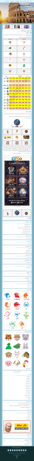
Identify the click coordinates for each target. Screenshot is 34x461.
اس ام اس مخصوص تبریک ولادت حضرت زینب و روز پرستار (23, 227)
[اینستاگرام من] (19, 450)
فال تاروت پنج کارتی (28, 386)
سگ (24, 44)
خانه (30, 1)
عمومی (26, 218)
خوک (24, 61)
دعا (29, 269)
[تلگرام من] (23, 450)
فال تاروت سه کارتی (28, 383)
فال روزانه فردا (28, 442)
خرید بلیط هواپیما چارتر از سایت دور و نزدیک (25, 407)
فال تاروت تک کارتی (28, 381)
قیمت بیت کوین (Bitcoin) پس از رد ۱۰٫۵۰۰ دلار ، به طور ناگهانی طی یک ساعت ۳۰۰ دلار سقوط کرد (20, 405)
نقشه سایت (14, 454)
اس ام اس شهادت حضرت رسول (26, 231)
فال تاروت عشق (28, 393)
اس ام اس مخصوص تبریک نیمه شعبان (26, 232)
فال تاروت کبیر (28, 378)
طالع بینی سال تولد (28, 368)
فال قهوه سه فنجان (28, 250)
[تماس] (17, 450)
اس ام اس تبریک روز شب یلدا (27, 226)
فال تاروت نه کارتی (28, 390)
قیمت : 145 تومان (17, 372)
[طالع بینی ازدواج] (17, 122)
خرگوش (24, 56)
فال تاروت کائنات (28, 380)
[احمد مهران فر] (26, 26)
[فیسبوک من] (21, 450)
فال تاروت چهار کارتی (28, 385)
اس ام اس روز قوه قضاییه (27, 224)
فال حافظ (28, 1)
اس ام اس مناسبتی (12, 1)
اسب (10, 56)
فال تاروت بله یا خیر (28, 397)
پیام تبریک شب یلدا (28, 419)
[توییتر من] (15, 450)
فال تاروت (25, 1)
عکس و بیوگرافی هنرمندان (27, 444)
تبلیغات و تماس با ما (7, 1)
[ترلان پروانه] (17, 26)
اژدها (10, 50)
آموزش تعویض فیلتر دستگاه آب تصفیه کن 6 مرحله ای (24, 404)
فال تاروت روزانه (28, 376)
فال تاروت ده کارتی (28, 391)
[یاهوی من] (25, 450)
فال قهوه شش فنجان (28, 252)
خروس (24, 50)
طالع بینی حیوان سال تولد (24, 5)
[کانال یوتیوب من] (10, 450)
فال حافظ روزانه (28, 416)
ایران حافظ (25, 153)
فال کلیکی (29, 274)
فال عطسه (29, 437)
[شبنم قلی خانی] (7, 26)
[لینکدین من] (8, 450)
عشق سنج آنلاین (28, 280)
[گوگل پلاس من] (13, 450)
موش (10, 73)
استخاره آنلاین (17, 1)
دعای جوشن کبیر (28, 267)
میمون (10, 44)
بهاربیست (23, 153)
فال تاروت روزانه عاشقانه (27, 395)
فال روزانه (21, 1)
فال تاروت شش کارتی (27, 388)
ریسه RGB (29, 285)
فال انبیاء (29, 243)
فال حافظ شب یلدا (28, 417)
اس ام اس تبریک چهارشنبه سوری (26, 229)
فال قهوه (29, 248)
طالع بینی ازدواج (28, 262)
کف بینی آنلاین (28, 257)
